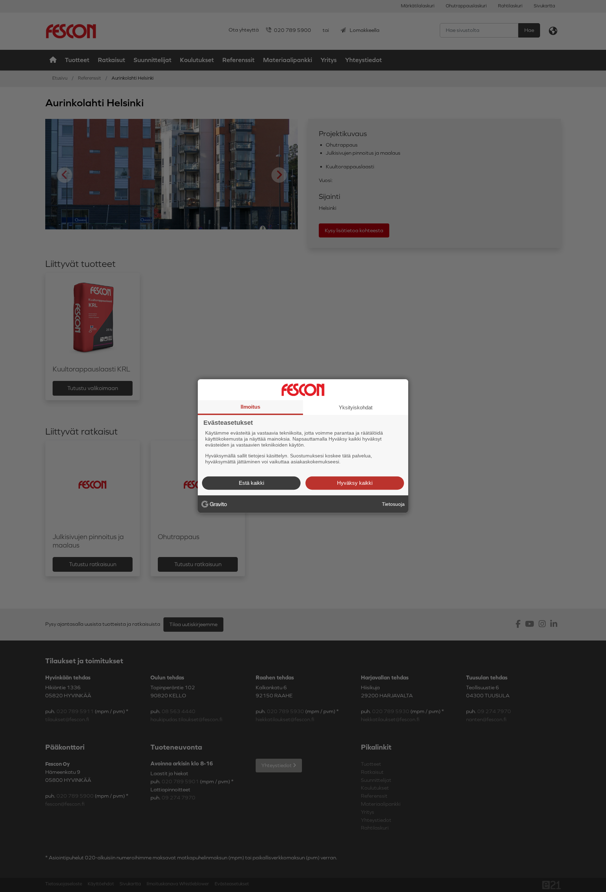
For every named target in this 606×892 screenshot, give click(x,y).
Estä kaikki (251, 483)
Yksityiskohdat (355, 407)
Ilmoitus (250, 407)
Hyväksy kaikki (354, 483)
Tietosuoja (393, 504)
